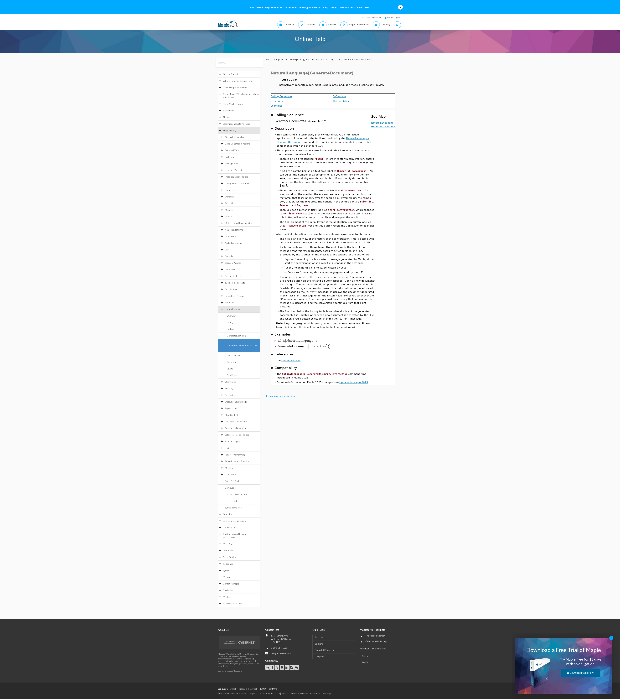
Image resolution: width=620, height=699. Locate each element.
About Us (223, 629)
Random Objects (233, 441)
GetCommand (234, 355)
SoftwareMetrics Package (237, 434)
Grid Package (231, 289)
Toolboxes (228, 590)
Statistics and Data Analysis (236, 123)
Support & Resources (324, 650)
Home (268, 59)
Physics (226, 117)
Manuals (227, 577)
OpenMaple (230, 381)
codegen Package (233, 262)
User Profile (231, 474)
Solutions (319, 643)
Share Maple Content (233, 104)
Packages (229, 156)
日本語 (263, 689)
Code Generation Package (237, 143)
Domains (229, 196)
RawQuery (232, 375)
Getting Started (230, 74)
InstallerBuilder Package (236, 176)
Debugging (230, 395)
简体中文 (273, 689)
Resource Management (236, 428)
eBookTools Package (235, 282)
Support (278, 59)
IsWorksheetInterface (236, 494)
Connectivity (229, 527)
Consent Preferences (299, 693)
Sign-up (365, 656)
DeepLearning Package (236, 401)
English (233, 689)
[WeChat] (296, 667)
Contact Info (272, 629)
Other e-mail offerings (376, 641)
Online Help (291, 59)
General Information (235, 137)
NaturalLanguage (233, 309)
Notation (229, 302)
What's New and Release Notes (238, 80)
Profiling (229, 388)
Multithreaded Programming (238, 223)
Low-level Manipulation (236, 421)
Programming (229, 130)
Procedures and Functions (238, 461)
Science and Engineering (234, 520)
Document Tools (233, 276)
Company (319, 656)
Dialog (230, 322)
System (226, 570)
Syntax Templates (233, 507)
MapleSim (227, 596)
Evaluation (230, 203)
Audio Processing (233, 243)
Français (243, 689)
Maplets (229, 467)
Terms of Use (274, 693)
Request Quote (393, 17)
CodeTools (230, 269)
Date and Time (232, 150)
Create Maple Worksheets (236, 87)
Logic (227, 448)
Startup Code (231, 501)
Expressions (231, 408)
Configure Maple (231, 583)
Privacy (284, 693)
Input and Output (233, 170)
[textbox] (289, 121)
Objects (228, 216)
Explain (230, 329)
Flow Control (231, 415)
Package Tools (231, 163)
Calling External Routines (237, 183)
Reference (228, 563)
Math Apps (228, 544)
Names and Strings (234, 229)
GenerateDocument (237, 335)
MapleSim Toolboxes (233, 603)
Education (228, 550)
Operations (230, 236)
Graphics (227, 514)
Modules (229, 209)
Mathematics (229, 110)
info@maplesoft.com (281, 653)
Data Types (230, 190)
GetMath (231, 362)
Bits (227, 249)
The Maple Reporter (375, 635)
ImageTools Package (234, 296)
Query (230, 368)
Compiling (229, 256)
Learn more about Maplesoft (229, 671)
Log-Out (366, 662)
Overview (231, 315)
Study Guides (229, 557)
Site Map (327, 693)
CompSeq (229, 487)
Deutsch (253, 689)
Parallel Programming (235, 454)
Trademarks (315, 693)
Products (319, 637)
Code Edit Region (233, 481)
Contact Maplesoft (372, 17)
